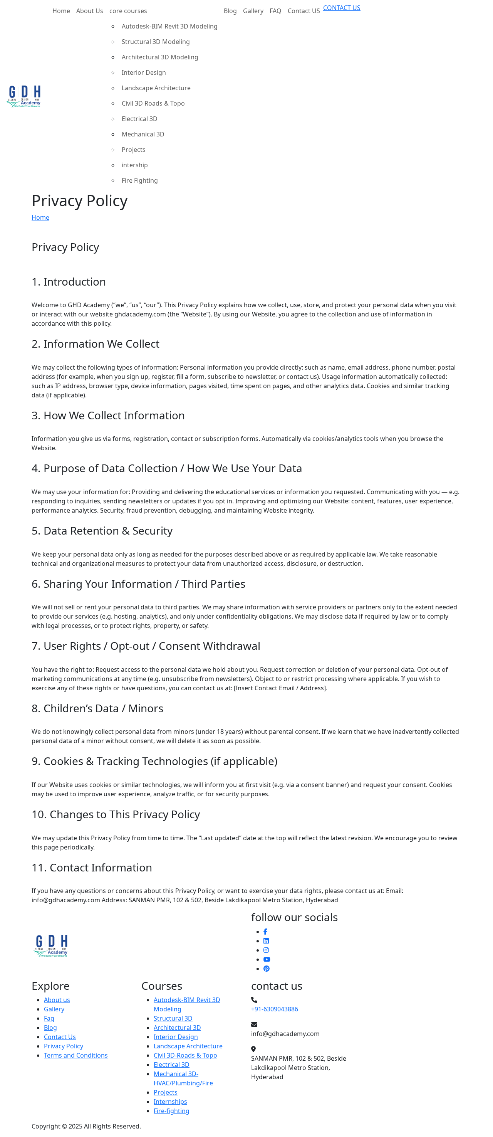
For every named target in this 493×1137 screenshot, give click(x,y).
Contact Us (60, 1037)
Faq (49, 1018)
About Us (89, 11)
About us (57, 1000)
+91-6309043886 (274, 1009)
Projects (134, 149)
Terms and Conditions (76, 1055)
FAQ (276, 11)
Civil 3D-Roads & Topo (185, 1055)
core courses (128, 11)
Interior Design (144, 72)
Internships (170, 1101)
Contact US (304, 11)
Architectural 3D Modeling (160, 57)
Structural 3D (173, 1018)
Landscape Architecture (156, 88)
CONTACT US (342, 7)
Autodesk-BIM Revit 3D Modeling (170, 26)
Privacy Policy (63, 1046)
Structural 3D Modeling (156, 41)
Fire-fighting (171, 1111)
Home (61, 11)
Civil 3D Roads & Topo (153, 103)
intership (135, 165)
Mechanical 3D (143, 134)
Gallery (253, 11)
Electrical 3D (140, 118)
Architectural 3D (177, 1027)
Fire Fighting (140, 180)
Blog (230, 11)
